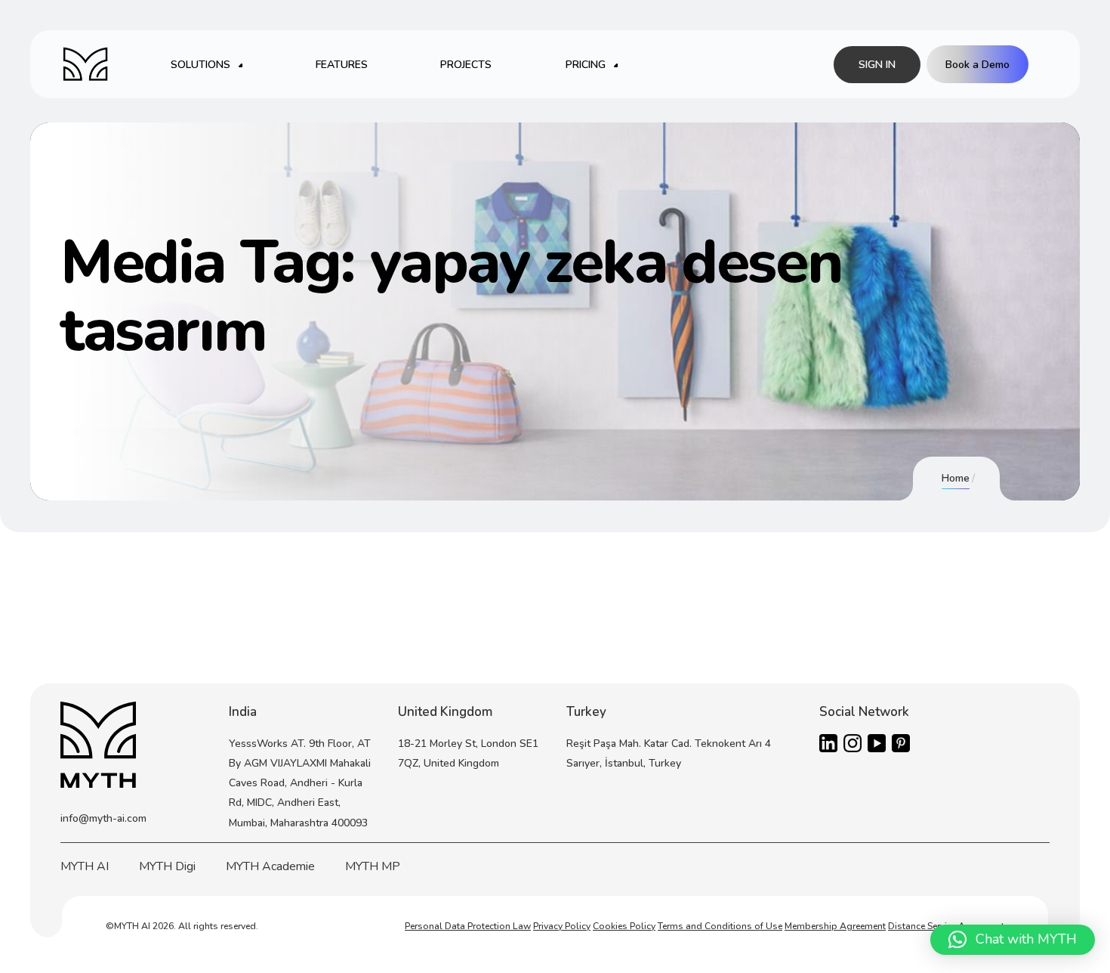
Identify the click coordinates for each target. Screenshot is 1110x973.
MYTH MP (372, 866)
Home (956, 478)
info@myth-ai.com (103, 818)
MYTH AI (84, 866)
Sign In (877, 64)
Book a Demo (977, 64)
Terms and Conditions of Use (720, 926)
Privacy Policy (561, 926)
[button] (1012, 940)
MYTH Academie (270, 866)
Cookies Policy (624, 926)
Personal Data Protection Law (468, 926)
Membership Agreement (835, 926)
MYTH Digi (167, 866)
